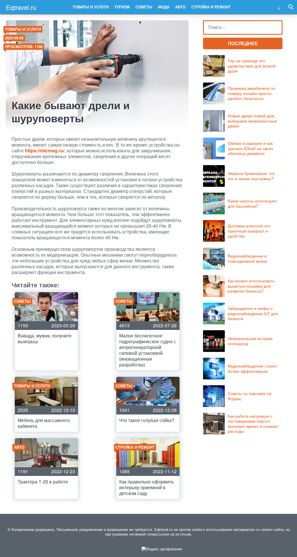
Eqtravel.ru (21, 7)
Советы (143, 7)
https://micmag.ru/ (44, 150)
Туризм (122, 7)
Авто (180, 7)
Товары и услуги (90, 7)
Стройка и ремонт (211, 7)
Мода (163, 7)
